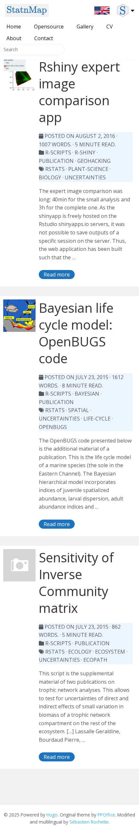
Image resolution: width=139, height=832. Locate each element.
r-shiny (85, 152)
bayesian (87, 393)
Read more (57, 274)
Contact (43, 38)
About (13, 38)
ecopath (95, 659)
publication (56, 160)
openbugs (53, 427)
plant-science (88, 169)
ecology (79, 651)
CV (109, 26)
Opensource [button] (49, 26)
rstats (55, 169)
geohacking (94, 160)
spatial (78, 410)
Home (13, 26)
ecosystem (110, 651)
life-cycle (97, 418)
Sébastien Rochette (89, 822)
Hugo (52, 815)
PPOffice (106, 815)
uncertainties (85, 177)
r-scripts (58, 152)
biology (50, 177)
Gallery (85, 26)
